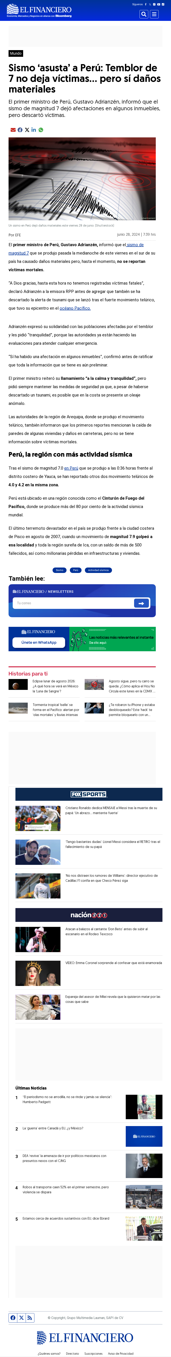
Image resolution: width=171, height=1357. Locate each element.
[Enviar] (141, 603)
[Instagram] (155, 4)
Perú (75, 570)
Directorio (72, 1354)
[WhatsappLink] (82, 638)
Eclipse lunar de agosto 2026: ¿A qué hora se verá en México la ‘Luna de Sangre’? (55, 686)
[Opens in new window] (37, 818)
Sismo (59, 570)
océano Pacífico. (75, 308)
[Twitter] (151, 4)
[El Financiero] (39, 10)
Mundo (15, 53)
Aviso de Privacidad (120, 1354)
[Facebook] (147, 4)
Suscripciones (93, 1354)
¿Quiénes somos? (49, 1354)
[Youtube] (159, 4)
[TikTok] (164, 4)
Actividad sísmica (98, 570)
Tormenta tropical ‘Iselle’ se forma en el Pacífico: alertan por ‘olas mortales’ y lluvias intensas (56, 710)
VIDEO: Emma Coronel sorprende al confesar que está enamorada (113, 963)
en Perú (71, 468)
